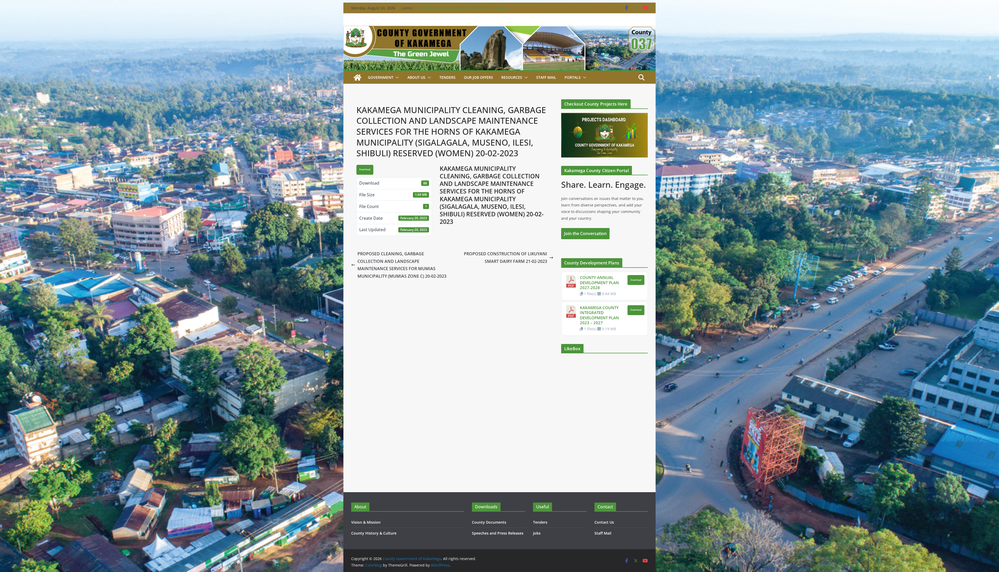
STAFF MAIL (546, 77)
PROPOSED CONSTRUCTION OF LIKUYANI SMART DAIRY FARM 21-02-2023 (505, 257)
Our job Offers (478, 77)
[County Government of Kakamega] (499, 29)
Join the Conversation (585, 233)
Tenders (447, 77)
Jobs (537, 533)
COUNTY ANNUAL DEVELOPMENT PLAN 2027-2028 (599, 282)
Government (380, 77)
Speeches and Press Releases (497, 533)
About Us (416, 77)
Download (364, 169)
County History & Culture (373, 533)
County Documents (489, 522)
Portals (573, 77)
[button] (396, 77)
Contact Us (604, 522)
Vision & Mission (366, 522)
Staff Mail (602, 533)
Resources (511, 77)
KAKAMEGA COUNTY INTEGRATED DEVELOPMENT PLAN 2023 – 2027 (599, 315)
